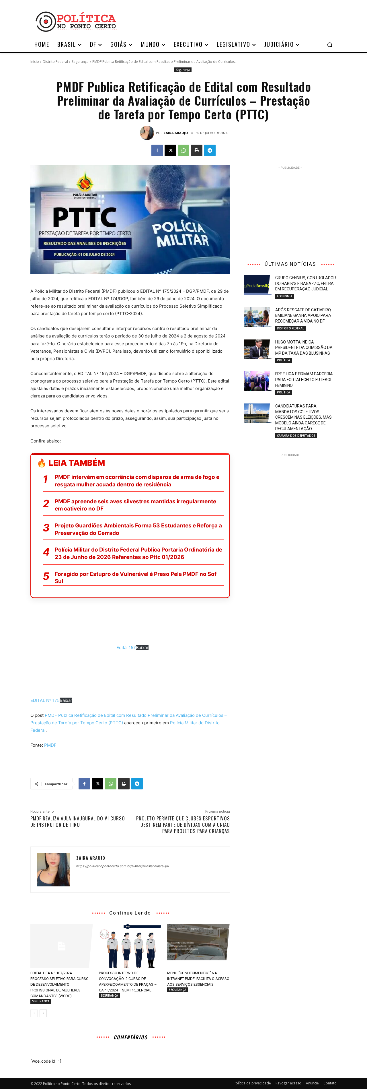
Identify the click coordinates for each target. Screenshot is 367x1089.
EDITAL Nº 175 (45, 700)
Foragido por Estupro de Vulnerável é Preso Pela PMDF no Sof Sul (135, 578)
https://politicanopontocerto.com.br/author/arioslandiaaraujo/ (122, 866)
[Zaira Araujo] (148, 133)
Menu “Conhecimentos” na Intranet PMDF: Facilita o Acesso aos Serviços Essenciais (198, 979)
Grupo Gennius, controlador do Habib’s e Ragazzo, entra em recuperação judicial (305, 283)
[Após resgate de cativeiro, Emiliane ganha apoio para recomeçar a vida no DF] (258, 317)
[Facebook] (157, 150)
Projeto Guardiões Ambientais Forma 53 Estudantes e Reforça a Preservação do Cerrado (138, 529)
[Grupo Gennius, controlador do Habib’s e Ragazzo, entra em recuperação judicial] (258, 285)
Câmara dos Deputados (296, 436)
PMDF (50, 745)
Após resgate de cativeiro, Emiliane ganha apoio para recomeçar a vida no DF (303, 315)
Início (34, 61)
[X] (170, 150)
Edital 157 (126, 647)
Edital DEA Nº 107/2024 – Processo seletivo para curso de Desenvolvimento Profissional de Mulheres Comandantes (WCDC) (59, 984)
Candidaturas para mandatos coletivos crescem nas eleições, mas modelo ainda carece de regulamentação (303, 417)
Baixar (142, 647)
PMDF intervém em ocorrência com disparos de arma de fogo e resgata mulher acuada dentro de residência (137, 481)
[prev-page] (34, 1013)
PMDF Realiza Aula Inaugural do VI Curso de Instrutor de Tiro (77, 821)
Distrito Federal (55, 61)
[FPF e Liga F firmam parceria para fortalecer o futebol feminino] (258, 381)
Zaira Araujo (175, 133)
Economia (284, 296)
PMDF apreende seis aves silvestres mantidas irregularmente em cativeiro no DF (135, 505)
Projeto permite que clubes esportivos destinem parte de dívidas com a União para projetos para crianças (183, 824)
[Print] (196, 150)
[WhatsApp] (183, 150)
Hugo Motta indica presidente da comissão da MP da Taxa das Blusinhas (304, 348)
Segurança (80, 61)
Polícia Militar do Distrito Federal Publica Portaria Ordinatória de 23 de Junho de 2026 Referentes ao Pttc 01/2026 (138, 553)
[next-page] (43, 1013)
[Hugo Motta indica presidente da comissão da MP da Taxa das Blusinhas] (258, 349)
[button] (330, 45)
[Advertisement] (229, 21)
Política (283, 360)
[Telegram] (210, 150)
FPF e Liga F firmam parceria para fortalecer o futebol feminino (304, 379)
